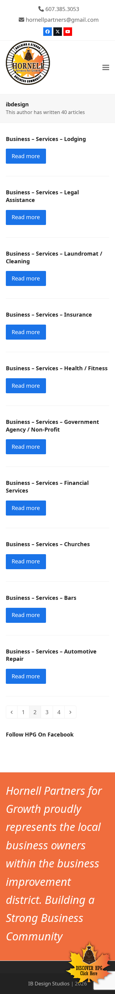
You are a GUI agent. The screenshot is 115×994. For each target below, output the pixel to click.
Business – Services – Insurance (49, 314)
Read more (26, 156)
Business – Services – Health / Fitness (57, 368)
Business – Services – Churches (48, 544)
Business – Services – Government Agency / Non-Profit (52, 425)
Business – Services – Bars (41, 597)
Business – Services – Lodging (46, 139)
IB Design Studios (49, 983)
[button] (105, 67)
